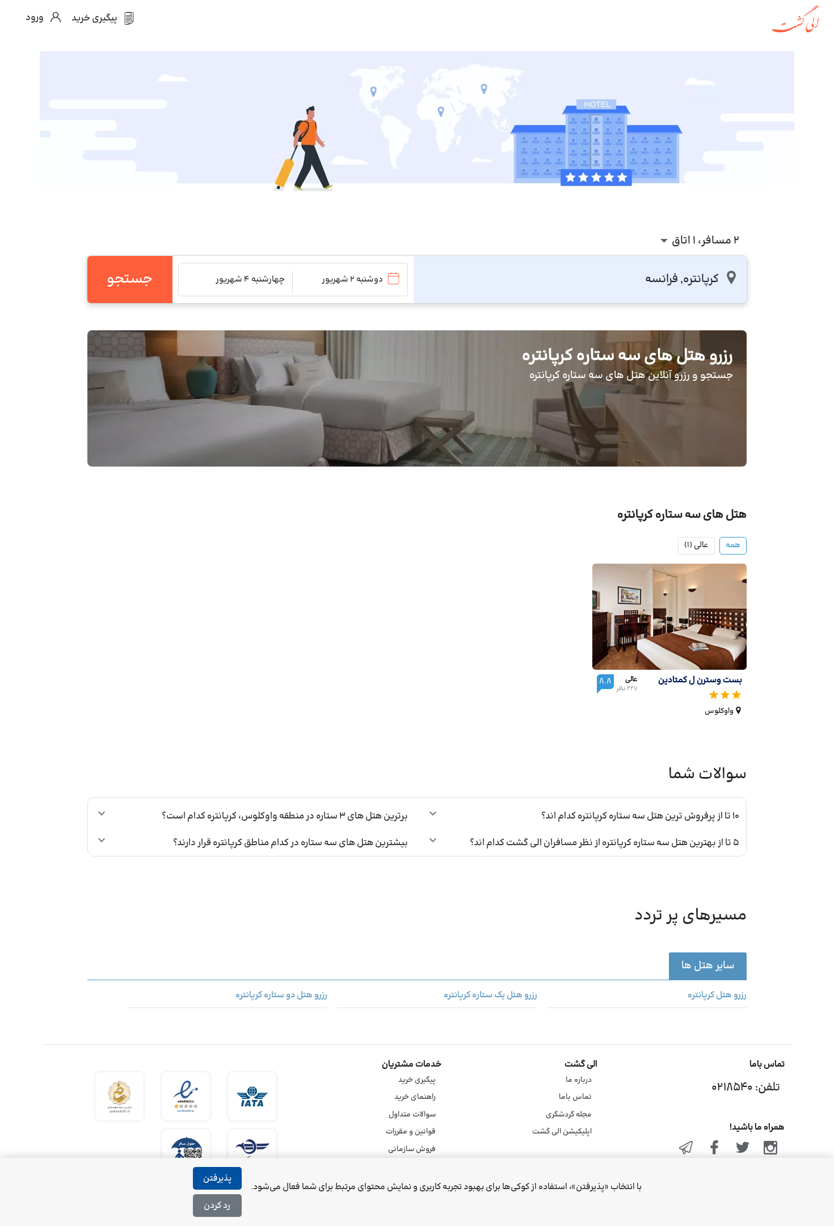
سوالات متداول (412, 1114)
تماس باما (575, 1097)
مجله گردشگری (569, 1114)
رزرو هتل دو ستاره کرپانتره (281, 995)
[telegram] (686, 1149)
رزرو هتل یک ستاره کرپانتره (490, 995)
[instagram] (770, 1149)
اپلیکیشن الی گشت (562, 1131)
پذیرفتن (217, 1178)
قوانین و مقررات (411, 1131)
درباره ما (579, 1080)
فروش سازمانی (412, 1149)
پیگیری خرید (417, 1080)
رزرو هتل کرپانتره (717, 995)
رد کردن (217, 1205)
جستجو (130, 279)
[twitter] (742, 1149)
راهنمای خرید (415, 1097)
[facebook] (714, 1149)
